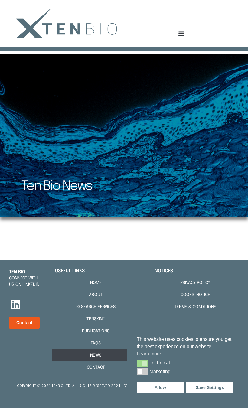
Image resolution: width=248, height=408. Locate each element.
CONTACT (96, 367)
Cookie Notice (195, 295)
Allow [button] (160, 387)
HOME (96, 283)
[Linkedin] (15, 304)
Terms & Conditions (195, 307)
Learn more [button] (149, 353)
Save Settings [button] (210, 387)
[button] (182, 33)
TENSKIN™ (95, 319)
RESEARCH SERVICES (96, 307)
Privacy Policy (195, 283)
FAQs (96, 343)
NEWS (95, 355)
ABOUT (96, 295)
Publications (95, 331)
